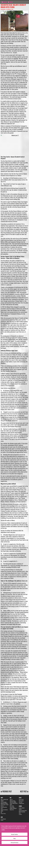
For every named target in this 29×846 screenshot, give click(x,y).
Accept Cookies (14, 834)
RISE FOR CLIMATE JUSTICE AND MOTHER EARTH (13, 803)
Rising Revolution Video (4, 807)
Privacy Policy (3, 813)
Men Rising (12, 806)
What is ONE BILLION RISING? (4, 800)
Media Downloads (22, 812)
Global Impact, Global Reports (4, 805)
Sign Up (11, 2)
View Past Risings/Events (21, 802)
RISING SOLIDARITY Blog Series (13, 809)
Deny (14, 838)
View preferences (14, 842)
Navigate (5, 2)
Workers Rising (12, 801)
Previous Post (7, 791)
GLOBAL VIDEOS (21, 808)
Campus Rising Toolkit (23, 810)
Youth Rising (12, 807)
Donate (2, 820)
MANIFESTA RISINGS (4, 803)
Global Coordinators (4, 809)
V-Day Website (3, 819)
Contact (20, 814)
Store (20, 813)
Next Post (23, 791)
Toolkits (20, 809)
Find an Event (21, 799)
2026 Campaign (3, 802)
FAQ (1, 812)
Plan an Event (21, 801)
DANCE (2, 811)
